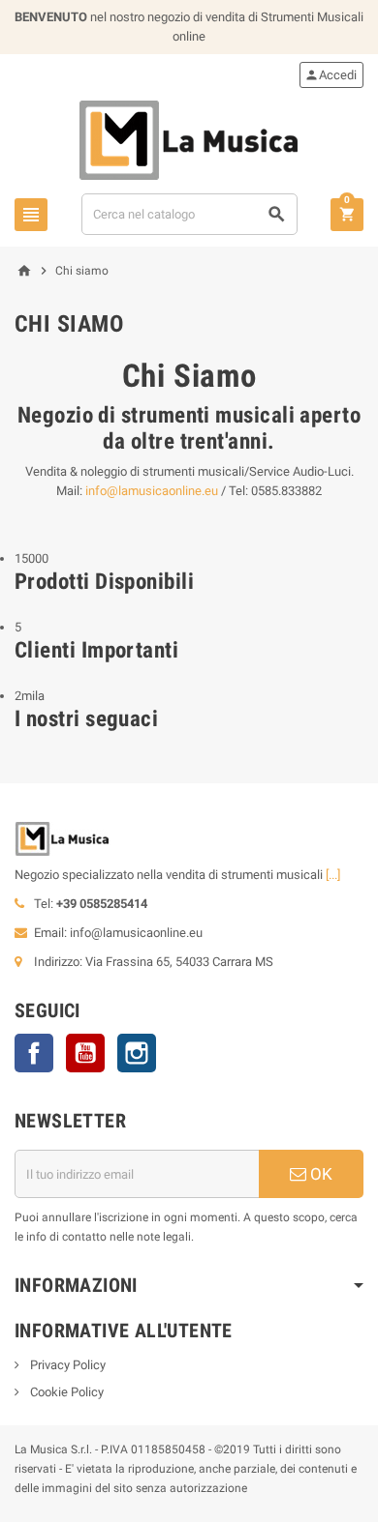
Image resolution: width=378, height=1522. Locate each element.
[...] (333, 874)
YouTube (85, 1053)
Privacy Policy (66, 1365)
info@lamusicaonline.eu (151, 490)
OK (319, 1174)
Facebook (34, 1053)
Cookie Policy (65, 1392)
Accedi (330, 75)
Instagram (136, 1053)
